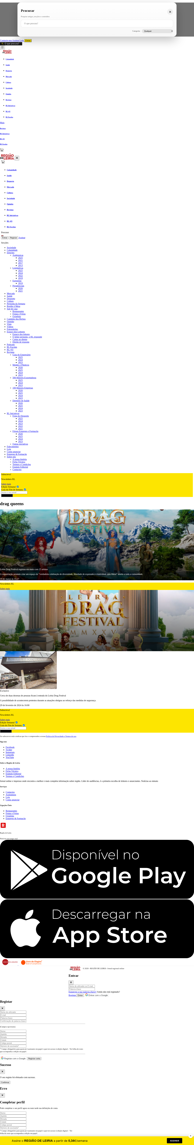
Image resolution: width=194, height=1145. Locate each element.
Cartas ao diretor (19, 339)
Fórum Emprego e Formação (25, 431)
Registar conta (34, 1059)
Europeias (16, 281)
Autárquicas (17, 255)
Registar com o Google (15, 1058)
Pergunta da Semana (16, 303)
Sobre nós (11, 457)
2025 (20, 258)
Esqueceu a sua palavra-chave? (82, 992)
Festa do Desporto (20, 416)
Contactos (16, 469)
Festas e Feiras (19, 314)
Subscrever (7, 495)
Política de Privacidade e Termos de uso (61, 736)
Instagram (10, 752)
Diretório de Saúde (20, 400)
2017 (20, 263)
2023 (20, 362)
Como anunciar (14, 451)
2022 (20, 275)
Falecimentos (13, 446)
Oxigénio (16, 316)
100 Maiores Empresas (22, 388)
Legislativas (17, 268)
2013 (20, 265)
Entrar (27, 41)
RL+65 (10, 349)
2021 (20, 260)
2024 (20, 273)
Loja (22, 40)
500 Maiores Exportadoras (24, 377)
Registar (13, 238)
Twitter (9, 750)
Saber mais (6, 484)
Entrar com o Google (98, 995)
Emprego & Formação (17, 454)
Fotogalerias (12, 329)
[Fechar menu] (17, 158)
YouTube (10, 757)
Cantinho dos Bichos (16, 319)
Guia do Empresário (21, 355)
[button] (97, 122)
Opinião (10, 321)
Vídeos (10, 326)
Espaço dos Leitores (16, 332)
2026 (20, 288)
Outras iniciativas (20, 444)
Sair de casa (12, 309)
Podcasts (11, 344)
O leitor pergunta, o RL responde (27, 337)
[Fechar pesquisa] (170, 12)
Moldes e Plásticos (20, 365)
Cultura (10, 301)
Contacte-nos (6, 40)
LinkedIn (10, 755)
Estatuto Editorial (20, 467)
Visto (9, 324)
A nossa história (19, 459)
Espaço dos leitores (21, 334)
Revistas (10, 352)
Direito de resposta (20, 342)
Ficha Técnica (18, 462)
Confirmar (5, 1082)
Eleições (10, 252)
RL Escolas (12, 347)
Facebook (10, 747)
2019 (20, 278)
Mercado (11, 293)
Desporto (11, 298)
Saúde (9, 296)
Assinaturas (11, 794)
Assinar (16, 40)
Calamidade (12, 250)
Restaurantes (18, 311)
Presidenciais (18, 286)
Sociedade (11, 247)
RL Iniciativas (13, 413)
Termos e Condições (21, 464)
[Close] (71, 982)
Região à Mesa (13, 306)
